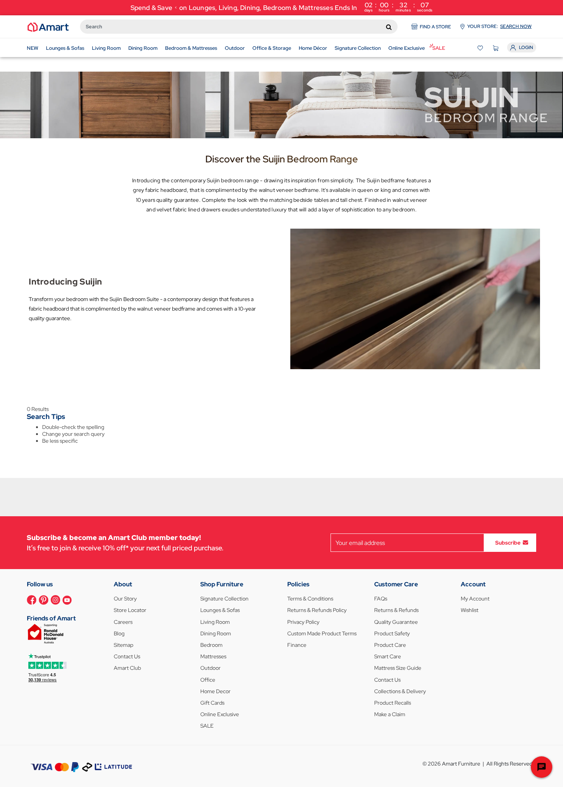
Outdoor (210, 667)
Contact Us (127, 656)
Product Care (390, 644)
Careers (123, 621)
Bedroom (211, 644)
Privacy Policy (303, 621)
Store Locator (130, 610)
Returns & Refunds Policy (317, 610)
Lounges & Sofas (220, 610)
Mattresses (213, 656)
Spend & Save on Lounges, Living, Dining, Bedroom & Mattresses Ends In (282, 7)
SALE (207, 725)
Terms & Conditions (310, 598)
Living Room (215, 621)
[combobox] (239, 27)
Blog (119, 633)
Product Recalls (392, 702)
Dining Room (215, 633)
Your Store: (499, 26)
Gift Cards (212, 702)
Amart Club (127, 667)
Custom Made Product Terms (322, 633)
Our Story (125, 598)
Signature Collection (224, 598)
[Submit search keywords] (389, 27)
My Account (475, 598)
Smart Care (387, 656)
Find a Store (435, 27)
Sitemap (123, 644)
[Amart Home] (48, 26)
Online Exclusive (219, 714)
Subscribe (507, 542)
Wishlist (469, 610)
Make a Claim (389, 714)
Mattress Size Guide (397, 667)
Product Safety (392, 633)
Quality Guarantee (396, 621)
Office (207, 679)
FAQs (380, 598)
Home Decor (215, 691)
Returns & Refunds (396, 610)
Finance (296, 644)
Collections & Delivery (400, 691)
